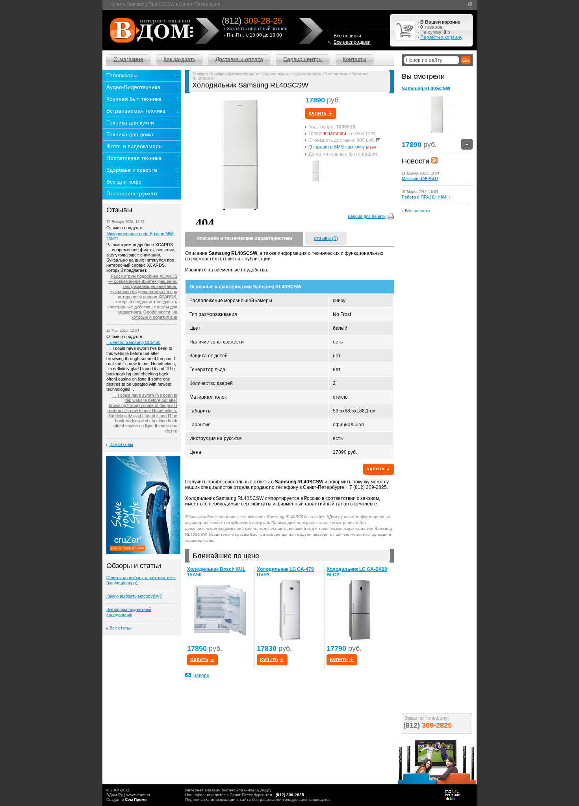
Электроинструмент (132, 193)
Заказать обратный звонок (257, 29)
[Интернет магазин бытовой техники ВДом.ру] (150, 30)
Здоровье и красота (131, 170)
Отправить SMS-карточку (336, 147)
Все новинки (347, 36)
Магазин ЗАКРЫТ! (420, 178)
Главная (200, 74)
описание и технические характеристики (244, 238)
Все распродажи (352, 42)
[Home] (470, 5)
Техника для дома (129, 134)
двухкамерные (307, 74)
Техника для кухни (130, 122)
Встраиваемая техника (135, 111)
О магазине (128, 59)
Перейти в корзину (441, 37)
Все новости (417, 210)
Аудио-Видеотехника (133, 87)
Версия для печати (367, 216)
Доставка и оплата (239, 59)
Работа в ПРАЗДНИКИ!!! (426, 197)
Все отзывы (121, 444)
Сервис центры (303, 59)
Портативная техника (133, 158)
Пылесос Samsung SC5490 (133, 342)
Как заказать (179, 59)
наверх (201, 675)
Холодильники (277, 74)
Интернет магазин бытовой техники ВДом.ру (228, 790)
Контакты (354, 59)
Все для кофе (124, 181)
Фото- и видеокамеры (134, 146)
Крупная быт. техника (133, 99)
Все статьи (120, 628)
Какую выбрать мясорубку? (134, 596)
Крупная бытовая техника (235, 74)
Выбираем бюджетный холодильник (128, 612)
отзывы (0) (326, 238)
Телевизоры (121, 75)
